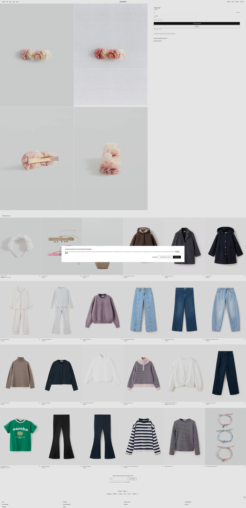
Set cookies (154, 257)
